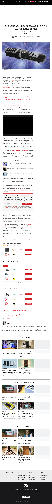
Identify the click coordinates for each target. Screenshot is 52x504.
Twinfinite (8, 318)
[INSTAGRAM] (10, 323)
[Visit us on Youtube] (30, 1)
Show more (18, 282)
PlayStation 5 (23, 77)
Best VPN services (21, 479)
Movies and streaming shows (23, 477)
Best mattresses (32, 479)
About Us (37, 489)
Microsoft (4, 220)
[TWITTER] (8, 323)
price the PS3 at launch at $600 (20, 190)
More (38, 4)
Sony (15, 77)
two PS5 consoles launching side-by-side (19, 150)
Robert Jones (18, 36)
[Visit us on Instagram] (32, 1)
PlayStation (5, 88)
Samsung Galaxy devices (22, 475)
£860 (13, 80)
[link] (7, 250)
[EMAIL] (13, 323)
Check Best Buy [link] (29, 254)
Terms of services (16, 206)
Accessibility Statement (18, 489)
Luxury (30, 4)
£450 (10, 80)
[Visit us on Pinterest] (28, 1)
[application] (18, 125)
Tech (16, 4)
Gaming (24, 23)
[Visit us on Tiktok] (35, 1)
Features (39, 36)
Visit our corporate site (37, 500)
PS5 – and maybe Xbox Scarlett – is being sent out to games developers (18, 103)
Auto (34, 4)
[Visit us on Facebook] (25, 1)
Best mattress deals (43, 475)
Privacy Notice (6, 207)
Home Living (24, 4)
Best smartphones (32, 477)
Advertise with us (37, 491)
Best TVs (30, 475)
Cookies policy (30, 491)
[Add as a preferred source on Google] (26, 497)
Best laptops (31, 473)
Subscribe (45, 1)
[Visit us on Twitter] (27, 1)
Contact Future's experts (29, 489)
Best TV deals (42, 477)
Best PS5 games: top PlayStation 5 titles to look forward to (15, 105)
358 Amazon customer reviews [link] (11, 245)
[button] (18, 249)
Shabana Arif (23, 36)
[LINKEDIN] (12, 323)
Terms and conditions (15, 491)
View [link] (29, 249)
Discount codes (43, 479)
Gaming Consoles (29, 23)
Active (20, 4)
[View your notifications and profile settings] (43, 2)
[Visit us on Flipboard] (33, 1)
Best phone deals (43, 473)
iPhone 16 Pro (20, 473)
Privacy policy (23, 491)
